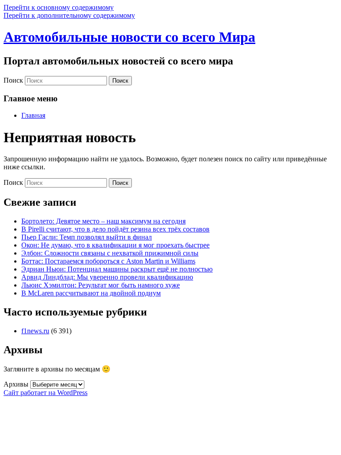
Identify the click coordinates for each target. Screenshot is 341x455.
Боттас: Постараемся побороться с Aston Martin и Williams (108, 261)
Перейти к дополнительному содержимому (69, 15)
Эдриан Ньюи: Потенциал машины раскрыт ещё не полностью (117, 269)
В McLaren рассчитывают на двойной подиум (91, 293)
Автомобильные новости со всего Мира (129, 37)
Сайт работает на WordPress (45, 392)
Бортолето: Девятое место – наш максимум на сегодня (103, 221)
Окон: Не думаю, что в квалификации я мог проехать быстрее (115, 245)
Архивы (16, 384)
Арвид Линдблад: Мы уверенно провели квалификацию (107, 277)
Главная (33, 115)
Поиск (13, 80)
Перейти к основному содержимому (59, 7)
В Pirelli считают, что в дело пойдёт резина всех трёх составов (115, 229)
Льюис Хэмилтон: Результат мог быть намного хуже (100, 285)
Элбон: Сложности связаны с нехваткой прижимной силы (109, 253)
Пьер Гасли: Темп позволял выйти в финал (86, 237)
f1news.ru (35, 331)
